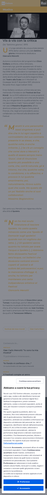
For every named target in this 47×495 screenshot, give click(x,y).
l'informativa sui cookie (13, 443)
